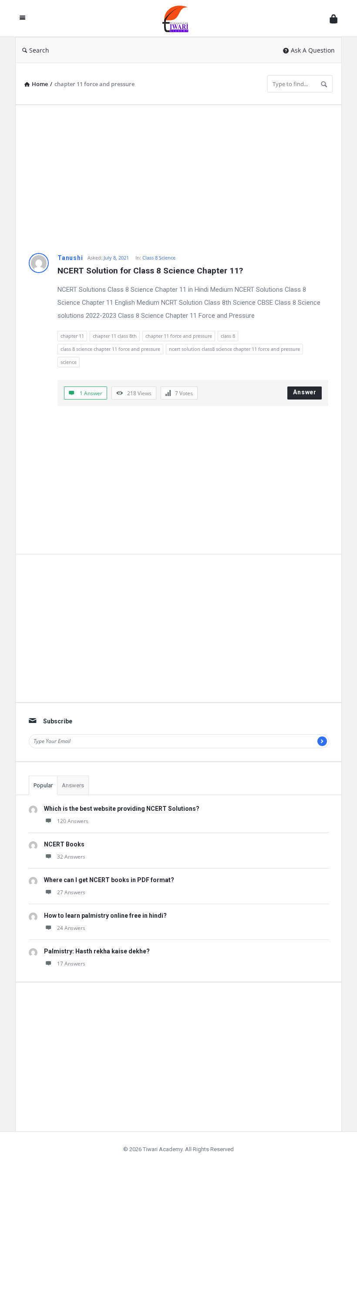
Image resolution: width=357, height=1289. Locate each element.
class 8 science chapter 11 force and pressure (110, 349)
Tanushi (70, 257)
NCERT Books (64, 844)
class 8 (228, 336)
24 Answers (71, 928)
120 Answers (72, 821)
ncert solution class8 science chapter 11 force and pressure (234, 349)
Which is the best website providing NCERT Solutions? (121, 808)
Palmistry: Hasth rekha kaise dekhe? (97, 951)
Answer (305, 392)
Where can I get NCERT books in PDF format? (109, 879)
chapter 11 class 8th (115, 336)
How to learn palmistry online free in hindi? (105, 915)
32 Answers (71, 856)
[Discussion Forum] (179, 18)
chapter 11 (72, 336)
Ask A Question (313, 50)
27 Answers (71, 892)
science (69, 362)
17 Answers (71, 963)
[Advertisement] (178, 179)
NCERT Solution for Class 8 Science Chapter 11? (150, 271)
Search (39, 50)
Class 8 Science (158, 257)
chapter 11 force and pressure (178, 336)
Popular (43, 785)
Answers (73, 785)
